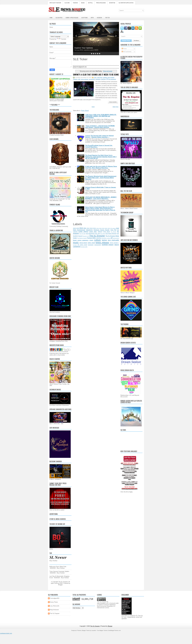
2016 (97, 228)
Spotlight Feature (55, 2)
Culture (67, 2)
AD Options (85, 17)
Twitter (107, 17)
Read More (113, 102)
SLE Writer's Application (126, 2)
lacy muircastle (113, 240)
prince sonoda (114, 242)
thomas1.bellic (84, 246)
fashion (104, 240)
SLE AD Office (59, 17)
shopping (97, 79)
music (76, 242)
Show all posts (107, 71)
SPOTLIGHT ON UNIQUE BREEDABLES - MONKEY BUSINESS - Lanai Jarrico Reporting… (101, 197)
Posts (125, 48)
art (111, 238)
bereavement (116, 238)
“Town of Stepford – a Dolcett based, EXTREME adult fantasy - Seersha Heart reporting (100, 126)
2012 (88, 228)
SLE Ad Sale (82, 233)
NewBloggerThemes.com (114, 630)
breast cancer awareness (80, 240)
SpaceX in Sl (86, 236)
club (95, 77)
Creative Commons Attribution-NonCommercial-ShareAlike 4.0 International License (106, 606)
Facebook (99, 17)
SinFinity (103, 79)
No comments (112, 79)
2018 (100, 228)
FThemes (79, 630)
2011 (85, 228)
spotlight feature (108, 244)
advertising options (106, 238)
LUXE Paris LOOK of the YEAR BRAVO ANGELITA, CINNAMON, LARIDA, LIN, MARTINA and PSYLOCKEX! (100, 116)
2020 (106, 228)
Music (83, 2)
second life (92, 79)
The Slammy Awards (81, 238)
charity (91, 240)
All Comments (127, 51)
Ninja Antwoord (54, 609)
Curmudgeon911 (54, 598)
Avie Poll (113, 230)
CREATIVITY (79, 48)
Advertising (89, 230)
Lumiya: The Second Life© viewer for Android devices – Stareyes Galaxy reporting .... (99, 136)
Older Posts (115, 106)
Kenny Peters (54, 602)
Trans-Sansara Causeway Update (59, 571)
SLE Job (97, 233)
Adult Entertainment (79, 230)
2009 (77, 228)
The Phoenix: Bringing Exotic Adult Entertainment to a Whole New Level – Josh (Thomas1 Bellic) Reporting (100, 177)
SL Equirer (113, 231)
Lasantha (93, 630)
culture (97, 240)
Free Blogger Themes (102, 630)
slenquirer (91, 244)
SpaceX (80, 236)
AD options (113, 228)
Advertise (112, 2)
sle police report (82, 244)
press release (84, 79)
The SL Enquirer (97, 235)
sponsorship (97, 244)
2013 (91, 228)
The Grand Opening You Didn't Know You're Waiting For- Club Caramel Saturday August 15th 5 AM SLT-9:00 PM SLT (100, 157)
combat (105, 77)
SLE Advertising (90, 233)
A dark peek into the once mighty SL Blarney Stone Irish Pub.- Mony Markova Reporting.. (101, 167)
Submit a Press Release (72, 17)
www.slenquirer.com (102, 603)
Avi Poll (90, 2)
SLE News (102, 233)
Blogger (60, 584)
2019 (103, 228)
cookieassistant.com (6, 633)
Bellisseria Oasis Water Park (58, 566)
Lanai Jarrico (83, 231)
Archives (136, 40)
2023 (109, 228)
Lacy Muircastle (54, 606)
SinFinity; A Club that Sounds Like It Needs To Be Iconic (96, 75)
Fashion (75, 2)
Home (51, 17)
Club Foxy (99, 77)
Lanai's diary (93, 231)
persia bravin (83, 242)
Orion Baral (106, 231)
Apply (92, 17)
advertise (98, 238)
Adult (117, 228)
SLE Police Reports (111, 233)
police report (91, 242)
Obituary (100, 231)
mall (79, 79)
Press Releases (101, 2)
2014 (94, 228)
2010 (81, 228)
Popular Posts (126, 40)
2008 (74, 228)
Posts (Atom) (85, 110)
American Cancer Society (102, 230)
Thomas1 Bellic (91, 238)
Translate (63, 39)
